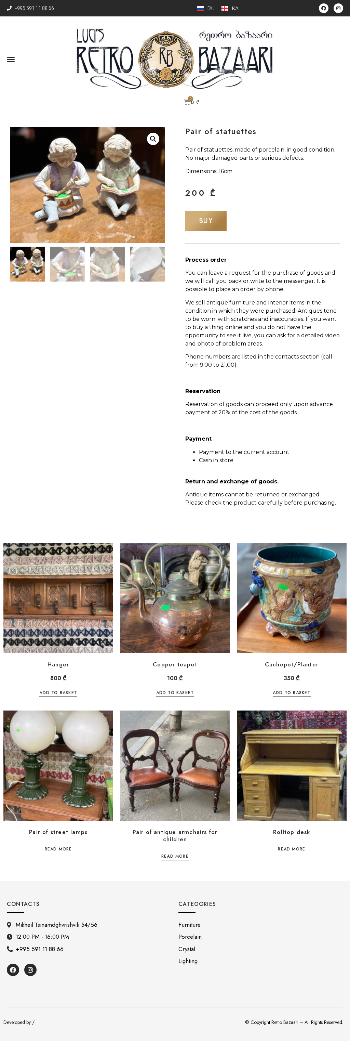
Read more (58, 849)
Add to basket (58, 693)
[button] (10, 59)
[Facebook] (323, 8)
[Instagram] (338, 8)
